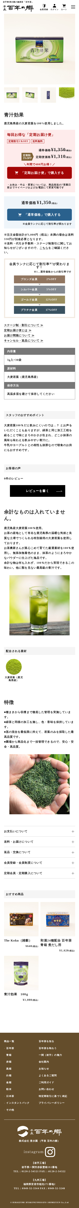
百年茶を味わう (48, 1048)
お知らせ (44, 1069)
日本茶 (10, 1096)
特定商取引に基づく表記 (53, 1096)
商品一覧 (9, 1041)
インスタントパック (18, 1103)
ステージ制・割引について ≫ (24, 325)
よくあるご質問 (48, 1075)
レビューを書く (37, 491)
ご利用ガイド (46, 1082)
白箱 (8, 1075)
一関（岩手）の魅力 (50, 1055)
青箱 (8, 1055)
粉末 (8, 1089)
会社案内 (44, 1062)
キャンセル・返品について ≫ (24, 340)
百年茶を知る (46, 1041)
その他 (10, 1110)
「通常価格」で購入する (42, 214)
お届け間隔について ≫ (19, 335)
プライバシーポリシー (52, 1103)
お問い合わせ (46, 1089)
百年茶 (10, 1048)
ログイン (55, 9)
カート (64, 9)
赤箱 (8, 1062)
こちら (44, 247)
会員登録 (44, 9)
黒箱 (8, 1069)
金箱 (8, 1082)
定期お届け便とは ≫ (18, 330)
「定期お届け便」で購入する (42, 173)
